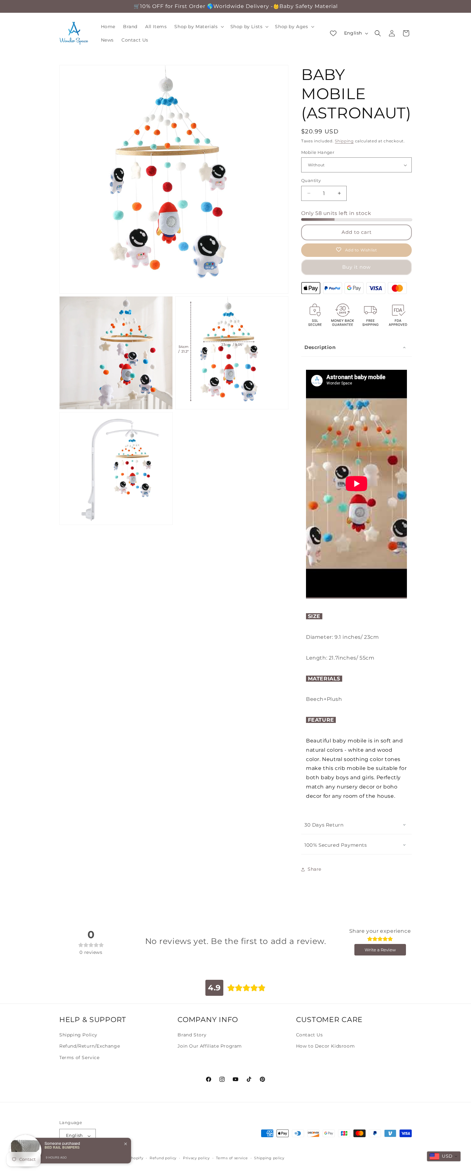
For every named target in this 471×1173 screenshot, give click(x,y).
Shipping (344, 141)
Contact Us (309, 1035)
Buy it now (356, 267)
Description (320, 347)
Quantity (311, 180)
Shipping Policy (78, 1035)
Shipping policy (269, 1158)
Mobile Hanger (317, 152)
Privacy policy (196, 1158)
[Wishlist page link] (333, 33)
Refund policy (163, 1158)
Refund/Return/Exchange (89, 1046)
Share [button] (314, 869)
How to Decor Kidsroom (325, 1046)
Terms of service (232, 1158)
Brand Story (192, 1035)
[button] (198, 26)
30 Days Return (323, 825)
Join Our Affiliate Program (210, 1046)
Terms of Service (79, 1057)
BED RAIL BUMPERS (62, 1147)
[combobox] (444, 1156)
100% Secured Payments (335, 845)
